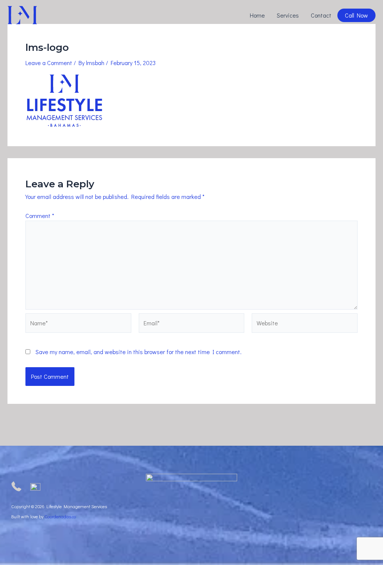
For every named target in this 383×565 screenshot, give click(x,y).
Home (257, 15)
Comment (39, 215)
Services (288, 15)
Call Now (356, 15)
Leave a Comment (48, 63)
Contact (321, 15)
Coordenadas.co (60, 516)
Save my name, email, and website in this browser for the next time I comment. (139, 352)
